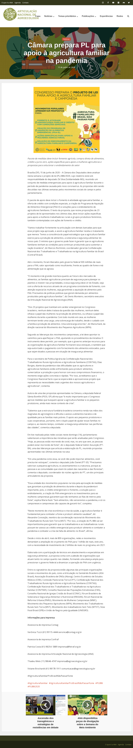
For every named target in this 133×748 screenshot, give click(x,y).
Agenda (18, 2)
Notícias (48, 16)
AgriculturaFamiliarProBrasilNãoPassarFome (72, 683)
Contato (25, 2)
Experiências (106, 16)
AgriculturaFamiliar (38, 683)
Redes (120, 16)
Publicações (88, 16)
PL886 (100, 683)
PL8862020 (34, 686)
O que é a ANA (7, 2)
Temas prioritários (67, 16)
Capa (37, 16)
